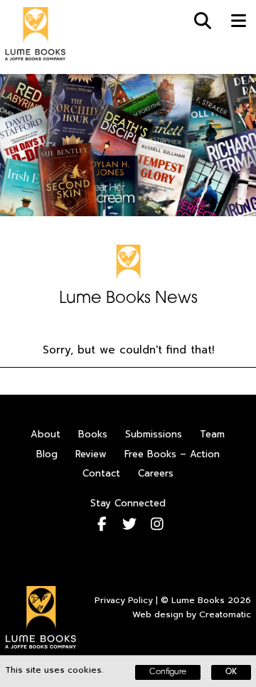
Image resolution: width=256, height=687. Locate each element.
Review (91, 454)
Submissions (153, 434)
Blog (47, 454)
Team (212, 434)
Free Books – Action (172, 454)
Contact (101, 473)
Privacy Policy (124, 600)
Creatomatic (225, 614)
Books (92, 434)
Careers (156, 473)
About (45, 434)
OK (231, 672)
